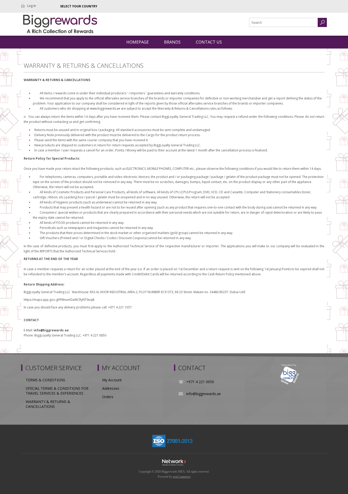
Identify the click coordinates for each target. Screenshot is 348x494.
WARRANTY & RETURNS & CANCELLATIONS (48, 404)
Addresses (110, 388)
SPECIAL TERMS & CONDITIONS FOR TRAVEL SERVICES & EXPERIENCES (57, 391)
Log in (31, 6)
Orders (107, 396)
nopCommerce (182, 476)
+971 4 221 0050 (200, 381)
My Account (112, 380)
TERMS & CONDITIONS (45, 380)
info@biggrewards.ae (203, 393)
